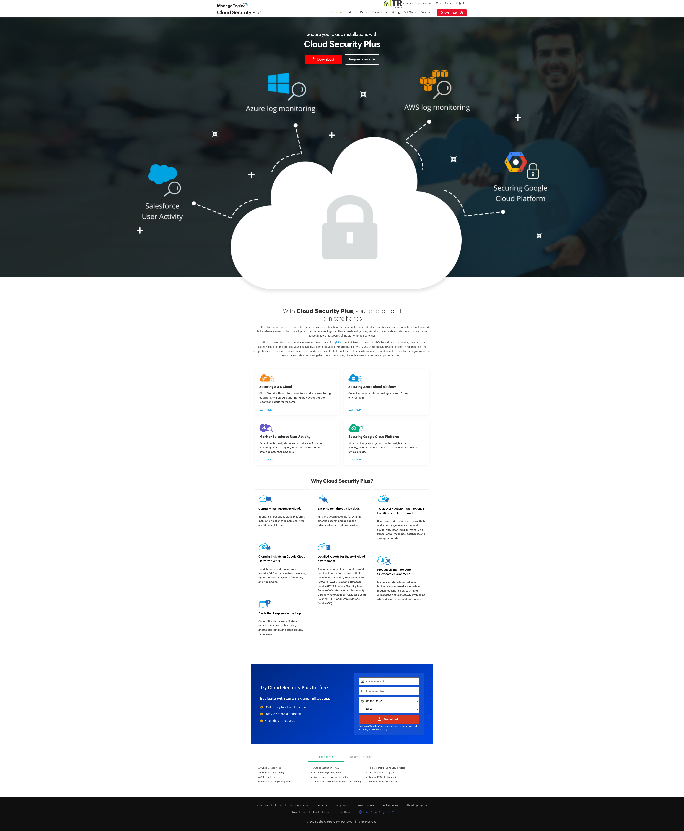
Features (351, 12)
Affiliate (439, 3)
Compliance (341, 805)
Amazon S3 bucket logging (382, 772)
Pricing (395, 12)
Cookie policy (389, 805)
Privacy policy (365, 805)
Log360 (336, 342)
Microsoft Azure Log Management (274, 782)
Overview (335, 12)
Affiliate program (416, 805)
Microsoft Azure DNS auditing (383, 782)
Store (418, 3)
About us (262, 805)
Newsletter (299, 812)
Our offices (344, 812)
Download (449, 12)
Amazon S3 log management (327, 772)
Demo (364, 12)
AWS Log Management (269, 768)
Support (426, 12)
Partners (428, 3)
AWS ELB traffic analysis (269, 777)
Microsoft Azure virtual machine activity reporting (337, 782)
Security (322, 805)
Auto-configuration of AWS (326, 768)
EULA (278, 805)
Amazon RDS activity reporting (383, 777)
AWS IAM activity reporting (271, 772)
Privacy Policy (380, 729)
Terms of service (299, 805)
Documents (379, 12)
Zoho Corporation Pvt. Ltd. (334, 821)
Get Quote (410, 12)
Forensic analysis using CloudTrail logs (387, 768)
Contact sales (321, 812)
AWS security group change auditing (331, 777)
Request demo (360, 59)
